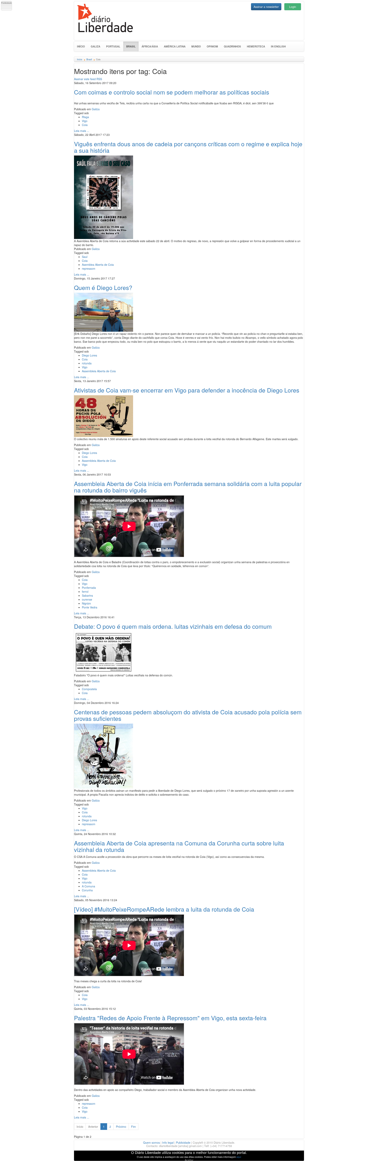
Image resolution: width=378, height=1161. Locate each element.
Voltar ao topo (366, 1153)
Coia (85, 125)
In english (278, 46)
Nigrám (86, 603)
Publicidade (183, 1142)
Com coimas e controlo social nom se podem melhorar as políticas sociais (171, 92)
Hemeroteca (256, 46)
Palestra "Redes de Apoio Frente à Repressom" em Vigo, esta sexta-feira (170, 1018)
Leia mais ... (81, 131)
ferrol (85, 591)
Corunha (87, 890)
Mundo (196, 46)
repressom (88, 268)
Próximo (121, 1127)
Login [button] (292, 7)
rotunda (87, 363)
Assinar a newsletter (266, 7)
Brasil (132, 46)
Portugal (113, 46)
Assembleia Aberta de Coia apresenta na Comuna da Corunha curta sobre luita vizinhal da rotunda (179, 846)
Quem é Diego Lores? (103, 287)
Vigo (84, 121)
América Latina (174, 46)
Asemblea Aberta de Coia (98, 265)
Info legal (168, 1142)
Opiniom (212, 46)
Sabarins (87, 595)
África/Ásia (150, 46)
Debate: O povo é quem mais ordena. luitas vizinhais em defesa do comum (173, 626)
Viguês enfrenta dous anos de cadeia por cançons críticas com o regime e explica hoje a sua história (188, 147)
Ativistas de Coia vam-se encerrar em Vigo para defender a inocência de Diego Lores (186, 390)
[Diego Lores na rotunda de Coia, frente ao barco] (103, 312)
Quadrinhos (232, 46)
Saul (84, 257)
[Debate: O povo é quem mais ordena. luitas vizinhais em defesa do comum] (103, 652)
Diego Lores (89, 355)
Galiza (95, 46)
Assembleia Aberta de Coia (99, 371)
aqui (238, 1156)
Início (81, 46)
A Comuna (88, 886)
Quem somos (151, 1142)
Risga (85, 117)
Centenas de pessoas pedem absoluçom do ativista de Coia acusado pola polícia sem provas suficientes (188, 715)
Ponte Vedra (89, 607)
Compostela (89, 689)
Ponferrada (89, 588)
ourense (87, 599)
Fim (133, 1127)
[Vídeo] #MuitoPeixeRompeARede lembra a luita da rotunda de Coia (164, 909)
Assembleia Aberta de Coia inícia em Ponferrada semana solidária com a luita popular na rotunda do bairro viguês (188, 486)
